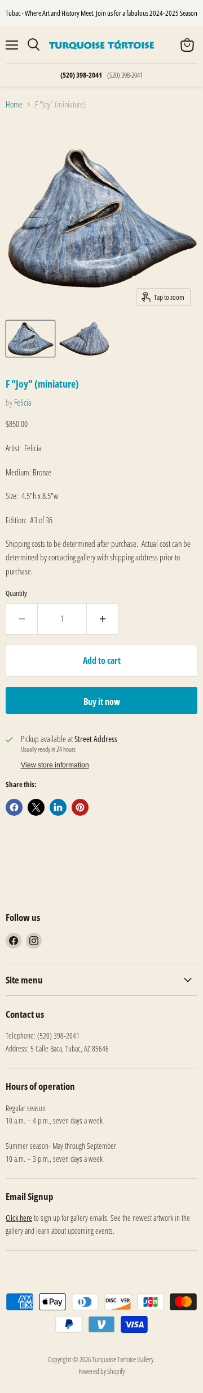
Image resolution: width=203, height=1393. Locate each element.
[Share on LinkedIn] (58, 807)
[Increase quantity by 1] (102, 619)
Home (14, 104)
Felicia (23, 402)
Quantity (16, 593)
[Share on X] (36, 807)
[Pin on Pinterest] (80, 807)
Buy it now (101, 701)
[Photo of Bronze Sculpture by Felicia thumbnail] (30, 339)
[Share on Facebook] (14, 807)
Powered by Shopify (101, 1371)
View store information (55, 765)
